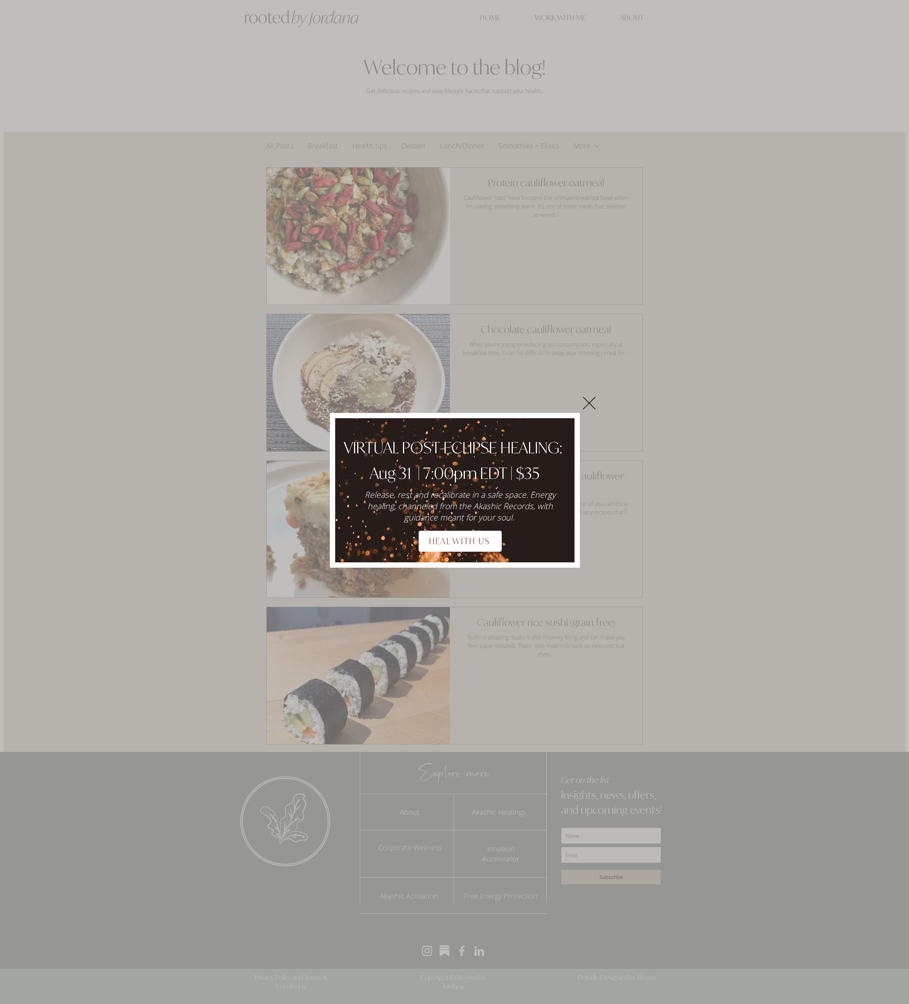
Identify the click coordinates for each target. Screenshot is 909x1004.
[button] (589, 403)
